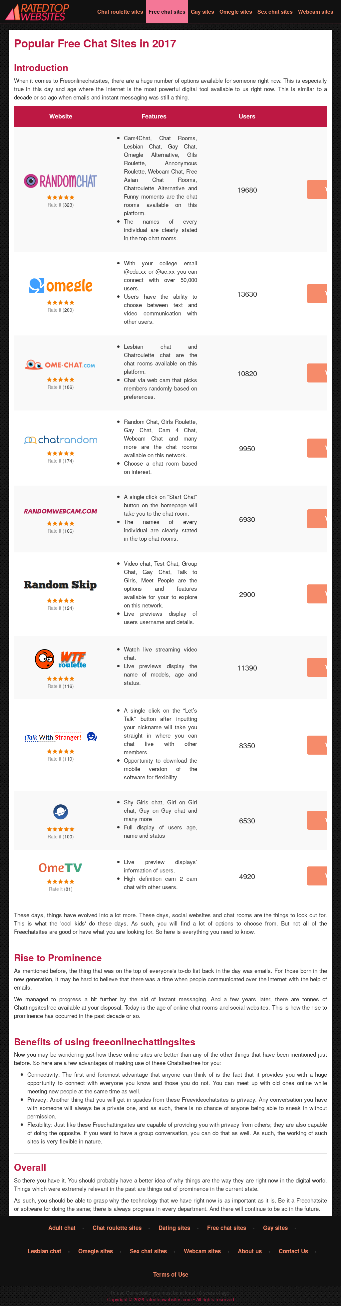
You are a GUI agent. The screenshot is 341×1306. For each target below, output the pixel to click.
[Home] (38, 12)
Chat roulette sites (120, 11)
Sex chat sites (275, 11)
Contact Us (293, 1251)
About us (250, 1251)
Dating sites (174, 1228)
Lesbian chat (44, 1251)
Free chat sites (167, 11)
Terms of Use (170, 1274)
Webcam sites (315, 11)
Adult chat (62, 1228)
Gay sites (202, 11)
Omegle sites (235, 11)
